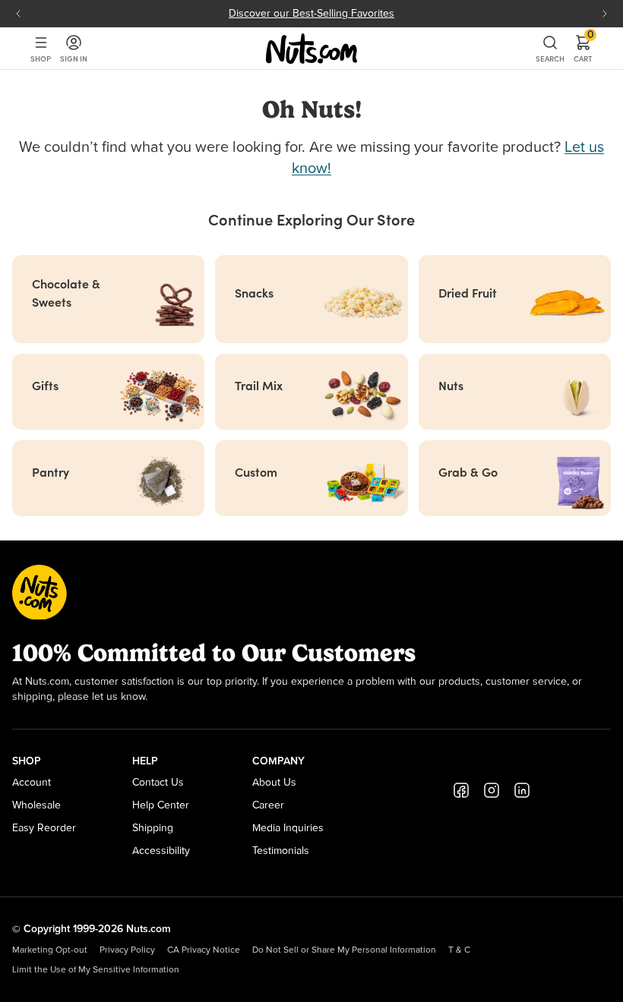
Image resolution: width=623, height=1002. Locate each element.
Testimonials (280, 851)
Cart (583, 48)
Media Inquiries (288, 828)
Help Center (160, 805)
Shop (40, 59)
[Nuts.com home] (311, 48)
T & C (459, 950)
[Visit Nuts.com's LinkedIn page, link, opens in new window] (522, 790)
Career (268, 805)
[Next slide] (605, 14)
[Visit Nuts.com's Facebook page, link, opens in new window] (461, 790)
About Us (274, 782)
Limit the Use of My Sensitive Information (95, 970)
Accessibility (161, 851)
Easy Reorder (44, 828)
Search (550, 59)
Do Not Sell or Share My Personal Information (344, 950)
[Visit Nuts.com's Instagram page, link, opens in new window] (491, 790)
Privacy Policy (127, 950)
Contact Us (158, 782)
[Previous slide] (18, 14)
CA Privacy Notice (203, 950)
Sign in (73, 59)
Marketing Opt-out (49, 950)
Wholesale (36, 805)
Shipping (152, 828)
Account (31, 782)
